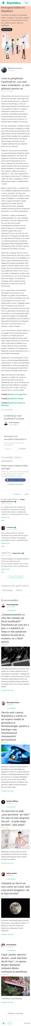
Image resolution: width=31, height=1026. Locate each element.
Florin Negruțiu (14, 422)
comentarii (11, 708)
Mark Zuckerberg (7, 590)
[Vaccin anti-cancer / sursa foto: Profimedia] (15, 754)
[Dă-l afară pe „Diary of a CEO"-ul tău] (15, 839)
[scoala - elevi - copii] (15, 656)
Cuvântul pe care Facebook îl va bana (14, 417)
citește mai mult (5, 517)
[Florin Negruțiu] (3, 605)
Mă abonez (22, 448)
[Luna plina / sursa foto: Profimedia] (15, 908)
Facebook (19, 590)
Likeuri (26, 494)
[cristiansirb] (3, 528)
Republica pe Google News (17, 394)
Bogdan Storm (17, 553)
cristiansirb (10, 527)
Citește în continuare (15, 1013)
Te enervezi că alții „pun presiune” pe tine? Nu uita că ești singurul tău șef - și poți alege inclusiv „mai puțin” (15, 817)
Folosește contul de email (15, 484)
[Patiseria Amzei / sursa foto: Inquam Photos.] (15, 986)
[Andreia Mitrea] (3, 802)
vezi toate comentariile (15, 577)
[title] (6, 423)
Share (28, 1023)
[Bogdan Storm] (6, 553)
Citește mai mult (7, 690)
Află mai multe (7, 29)
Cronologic (16, 494)
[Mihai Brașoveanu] (4, 70)
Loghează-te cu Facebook (16, 480)
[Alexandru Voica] (3, 703)
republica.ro (11, 3)
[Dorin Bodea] (3, 945)
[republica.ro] (3, 1023)
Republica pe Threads (15, 398)
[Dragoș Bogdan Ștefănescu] (10, 499)
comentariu (11, 610)
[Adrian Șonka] (3, 874)
